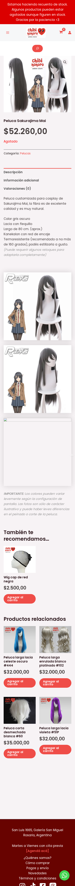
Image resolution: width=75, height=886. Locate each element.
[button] (65, 62)
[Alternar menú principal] (8, 33)
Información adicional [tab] (21, 180)
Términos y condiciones (37, 878)
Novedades (37, 873)
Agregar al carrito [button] (15, 598)
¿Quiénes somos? (37, 858)
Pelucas (25, 153)
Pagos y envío (37, 868)
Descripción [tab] (13, 172)
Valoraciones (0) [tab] (17, 188)
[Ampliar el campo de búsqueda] (37, 48)
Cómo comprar (37, 863)
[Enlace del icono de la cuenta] (69, 32)
